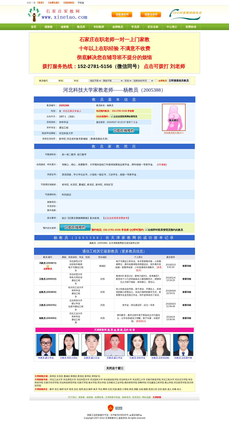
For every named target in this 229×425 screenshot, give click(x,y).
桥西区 (74, 376)
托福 (115, 389)
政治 (86, 389)
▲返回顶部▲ (135, 415)
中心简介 (172, 26)
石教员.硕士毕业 (114, 358)
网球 (105, 389)
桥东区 (81, 376)
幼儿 (179, 389)
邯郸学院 (142, 382)
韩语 (131, 389)
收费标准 (99, 397)
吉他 (141, 389)
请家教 (49, 26)
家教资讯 (126, 397)
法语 (160, 389)
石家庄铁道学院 (153, 379)
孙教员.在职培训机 (160, 358)
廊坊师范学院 (130, 382)
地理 (81, 389)
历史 (76, 389)
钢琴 (90, 389)
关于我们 (72, 397)
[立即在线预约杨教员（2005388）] (123, 133)
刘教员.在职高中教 (183, 358)
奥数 (136, 389)
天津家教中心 (111, 418)
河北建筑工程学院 (155, 382)
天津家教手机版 (112, 397)
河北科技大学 (125, 379)
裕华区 (53, 376)
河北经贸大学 (83, 379)
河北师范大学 (69, 379)
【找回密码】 (68, 2)
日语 (110, 389)
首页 (33, 26)
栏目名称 (153, 26)
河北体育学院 (180, 382)
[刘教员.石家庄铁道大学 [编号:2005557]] (183, 355)
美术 (95, 389)
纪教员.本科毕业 (137, 358)
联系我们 (136, 397)
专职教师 (98, 26)
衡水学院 (92, 382)
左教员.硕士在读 (91, 358)
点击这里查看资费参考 (116, 218)
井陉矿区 (96, 376)
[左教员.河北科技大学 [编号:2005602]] (91, 355)
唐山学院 (169, 382)
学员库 (135, 26)
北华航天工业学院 (115, 382)
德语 (164, 389)
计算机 (125, 389)
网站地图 (146, 397)
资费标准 (191, 26)
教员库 (81, 26)
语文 (57, 389)
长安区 (60, 376)
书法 (100, 389)
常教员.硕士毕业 (46, 358)
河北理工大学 (138, 379)
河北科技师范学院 (68, 382)
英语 (71, 389)
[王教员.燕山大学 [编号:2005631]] (69, 355)
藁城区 (67, 376)
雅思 (119, 389)
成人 (169, 389)
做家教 (65, 26)
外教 (174, 389)
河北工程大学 (167, 379)
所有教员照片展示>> (174, 133)
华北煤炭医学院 (110, 379)
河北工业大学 (56, 379)
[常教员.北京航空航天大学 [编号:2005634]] (46, 355)
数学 (52, 389)
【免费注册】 (53, 2)
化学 (66, 389)
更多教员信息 (132, 251)
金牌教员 (117, 26)
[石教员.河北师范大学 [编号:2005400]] (114, 355)
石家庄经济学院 (51, 382)
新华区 (88, 376)
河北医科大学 (96, 379)
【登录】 (40, 2)
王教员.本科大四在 (69, 358)
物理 (61, 389)
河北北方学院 (181, 379)
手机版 (81, 2)
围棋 (146, 389)
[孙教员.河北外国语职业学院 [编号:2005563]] (160, 355)
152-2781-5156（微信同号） (110, 66)
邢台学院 (102, 382)
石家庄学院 (82, 382)
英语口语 (152, 389)
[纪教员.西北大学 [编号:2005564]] (137, 355)
